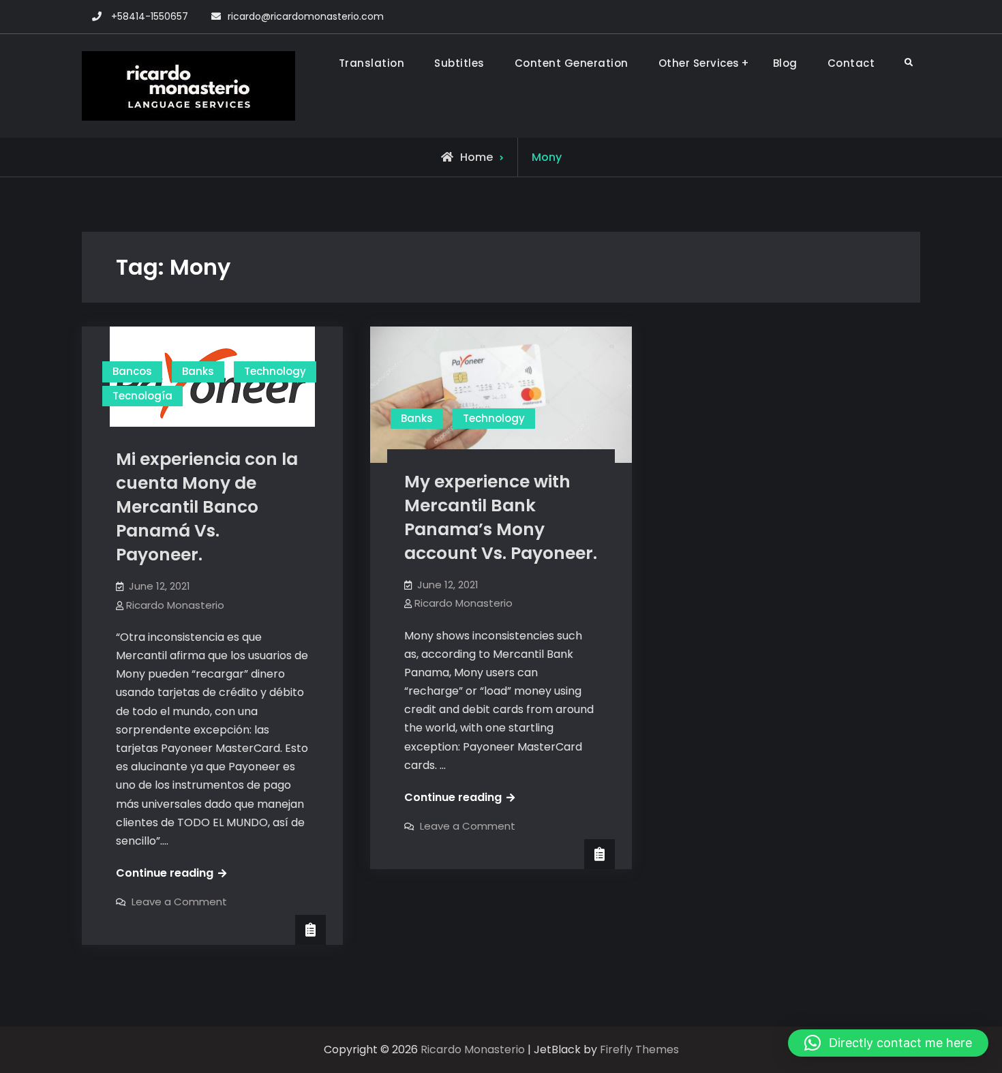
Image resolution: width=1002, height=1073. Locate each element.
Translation (372, 63)
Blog (785, 63)
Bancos (132, 371)
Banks (198, 371)
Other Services (699, 63)
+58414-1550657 (149, 16)
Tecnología (142, 396)
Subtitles (459, 63)
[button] (888, 1043)
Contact (851, 63)
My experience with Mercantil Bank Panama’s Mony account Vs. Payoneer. (500, 517)
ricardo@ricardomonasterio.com (306, 16)
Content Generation (571, 63)
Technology (275, 371)
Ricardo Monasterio (175, 605)
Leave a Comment (179, 901)
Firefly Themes (639, 1049)
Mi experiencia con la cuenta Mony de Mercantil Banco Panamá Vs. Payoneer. (207, 506)
